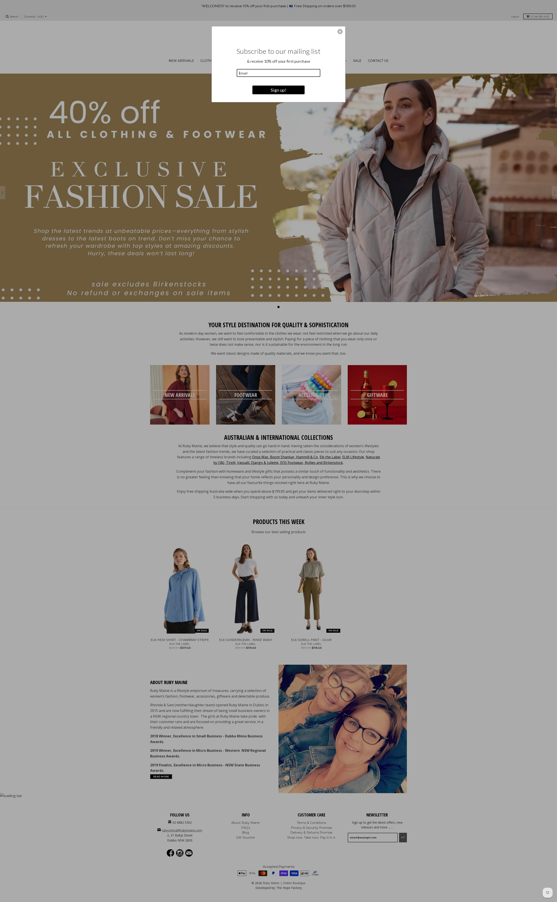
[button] (340, 31)
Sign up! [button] (278, 90)
